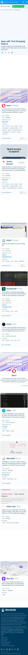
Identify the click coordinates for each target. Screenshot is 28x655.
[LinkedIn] (18, 649)
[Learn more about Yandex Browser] (3, 162)
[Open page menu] (26, 2)
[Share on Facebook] (2, 52)
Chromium (21, 168)
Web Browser (5, 121)
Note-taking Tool (5, 474)
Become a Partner (5, 644)
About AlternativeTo (6, 642)
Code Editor (4, 426)
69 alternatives (7, 265)
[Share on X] (5, 52)
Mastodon (12, 629)
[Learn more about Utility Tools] (3, 506)
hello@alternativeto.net (6, 628)
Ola (11, 617)
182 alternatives (7, 192)
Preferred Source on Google (7, 645)
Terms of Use (4, 637)
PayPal (2, 634)
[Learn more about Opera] (3, 105)
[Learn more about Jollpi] (3, 410)
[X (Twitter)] (4, 649)
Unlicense (13, 336)
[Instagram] (15, 649)
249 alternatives (7, 138)
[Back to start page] (2, 2)
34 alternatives (7, 483)
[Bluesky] (9, 649)
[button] (15, 105)
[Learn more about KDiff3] (3, 240)
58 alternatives (7, 315)
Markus (16, 617)
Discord (18, 628)
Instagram (3, 631)
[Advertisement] (14, 25)
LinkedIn (10, 631)
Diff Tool (4, 254)
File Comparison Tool (6, 256)
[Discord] (1, 649)
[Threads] (12, 649)
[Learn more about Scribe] (3, 324)
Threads (21, 629)
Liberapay (20, 632)
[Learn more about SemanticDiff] (3, 289)
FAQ (2, 635)
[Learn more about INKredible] (3, 458)
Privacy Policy (4, 639)
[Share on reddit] (9, 52)
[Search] (23, 2)
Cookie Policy (4, 640)
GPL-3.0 (13, 422)
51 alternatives (7, 344)
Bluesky (17, 629)
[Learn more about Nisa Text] (3, 578)
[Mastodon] (7, 649)
